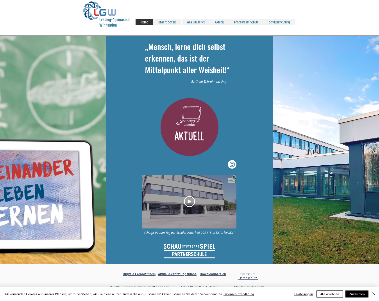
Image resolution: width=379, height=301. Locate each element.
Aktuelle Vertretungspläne (177, 274)
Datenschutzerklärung (238, 294)
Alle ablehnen (329, 294)
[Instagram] (232, 164)
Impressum (247, 274)
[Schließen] (373, 293)
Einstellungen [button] (303, 294)
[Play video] (189, 201)
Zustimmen (357, 294)
